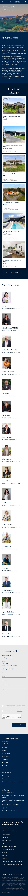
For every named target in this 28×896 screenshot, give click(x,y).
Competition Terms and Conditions (12, 861)
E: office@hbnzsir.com (7, 658)
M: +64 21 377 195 (6, 570)
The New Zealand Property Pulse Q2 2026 (13, 800)
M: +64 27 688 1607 (6, 308)
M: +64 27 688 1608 (6, 527)
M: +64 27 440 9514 (6, 636)
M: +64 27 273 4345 (6, 396)
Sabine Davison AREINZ (10, 328)
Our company (6, 828)
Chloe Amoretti (7, 459)
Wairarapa (5, 762)
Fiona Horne (6, 568)
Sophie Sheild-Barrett (8, 612)
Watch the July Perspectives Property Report (13, 796)
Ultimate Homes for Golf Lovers (11, 805)
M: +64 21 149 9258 (6, 418)
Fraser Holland (6, 634)
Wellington (5, 765)
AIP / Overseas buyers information (12, 864)
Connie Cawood (7, 524)
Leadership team (7, 840)
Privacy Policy (19, 710)
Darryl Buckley (6, 546)
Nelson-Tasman (6, 772)
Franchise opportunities (9, 846)
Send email (14, 308)
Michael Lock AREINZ (9, 350)
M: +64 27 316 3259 (6, 549)
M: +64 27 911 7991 (6, 505)
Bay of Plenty (6, 753)
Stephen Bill (6, 393)
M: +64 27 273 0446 (6, 614)
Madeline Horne (7, 503)
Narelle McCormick (8, 372)
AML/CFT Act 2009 (18, 874)
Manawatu (5, 759)
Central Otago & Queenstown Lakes (13, 782)
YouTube (4, 858)
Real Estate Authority (8, 849)
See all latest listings (12, 272)
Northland (5, 744)
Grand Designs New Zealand (10, 811)
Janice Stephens (7, 437)
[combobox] (6, 288)
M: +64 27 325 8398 (6, 439)
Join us (4, 843)
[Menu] (25, 2)
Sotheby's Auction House (9, 831)
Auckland (4, 747)
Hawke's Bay (6, 756)
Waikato (4, 750)
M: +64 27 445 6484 (6, 374)
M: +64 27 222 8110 (6, 330)
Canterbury (5, 779)
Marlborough (5, 776)
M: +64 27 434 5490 (6, 592)
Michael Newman (7, 590)
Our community (6, 834)
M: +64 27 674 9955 (6, 352)
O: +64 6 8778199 (6, 655)
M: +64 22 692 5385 (6, 461)
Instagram (5, 855)
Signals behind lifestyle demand (11, 808)
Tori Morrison (6, 415)
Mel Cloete (5, 306)
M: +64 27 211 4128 (6, 483)
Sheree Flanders (7, 481)
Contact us (5, 837)
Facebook (4, 852)
